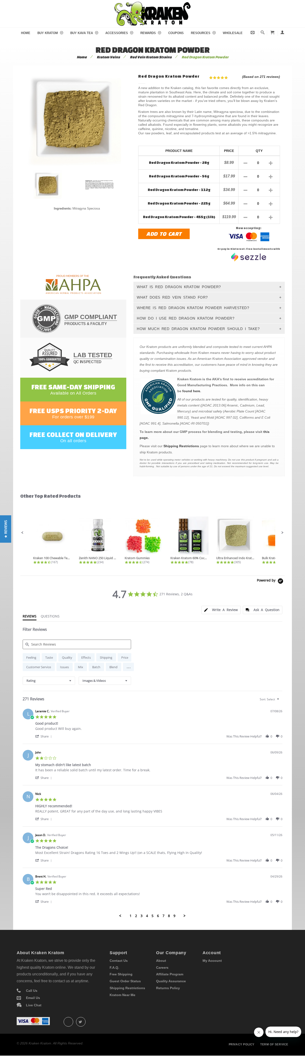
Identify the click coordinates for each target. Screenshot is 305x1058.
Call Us (31, 991)
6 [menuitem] (158, 916)
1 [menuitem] (131, 916)
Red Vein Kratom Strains (151, 57)
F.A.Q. (114, 967)
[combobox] (49, 681)
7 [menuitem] (163, 916)
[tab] (221, 610)
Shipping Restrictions (181, 446)
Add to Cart (164, 234)
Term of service (274, 1044)
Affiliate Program (169, 974)
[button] (22, 533)
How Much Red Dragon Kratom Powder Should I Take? (198, 329)
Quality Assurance (171, 981)
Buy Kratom (48, 33)
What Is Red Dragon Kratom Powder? (179, 287)
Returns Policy (168, 988)
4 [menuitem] (147, 916)
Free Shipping (121, 974)
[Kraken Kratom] (152, 4)
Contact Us (119, 960)
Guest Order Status (125, 981)
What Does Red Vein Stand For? (172, 297)
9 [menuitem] (174, 916)
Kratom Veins (108, 57)
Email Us (33, 998)
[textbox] (281, 701)
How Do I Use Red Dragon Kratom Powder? (185, 318)
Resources (201, 33)
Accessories (117, 33)
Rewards (148, 33)
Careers (162, 967)
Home (25, 33)
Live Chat (33, 1005)
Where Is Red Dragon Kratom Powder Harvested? (193, 308)
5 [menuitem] (152, 916)
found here (191, 391)
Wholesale (233, 33)
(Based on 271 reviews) (261, 77)
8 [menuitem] (169, 916)
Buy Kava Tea (82, 33)
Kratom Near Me (122, 995)
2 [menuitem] (136, 916)
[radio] (31, 657)
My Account (212, 960)
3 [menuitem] (141, 916)
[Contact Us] (252, 32)
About (161, 960)
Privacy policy (241, 1044)
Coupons (176, 33)
